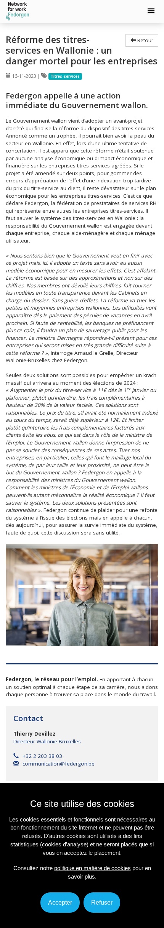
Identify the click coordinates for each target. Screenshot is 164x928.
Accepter (60, 902)
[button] (151, 11)
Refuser (102, 902)
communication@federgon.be (59, 763)
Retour (144, 40)
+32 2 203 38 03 (42, 756)
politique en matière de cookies (92, 868)
